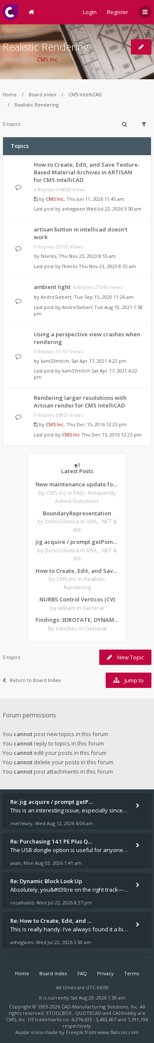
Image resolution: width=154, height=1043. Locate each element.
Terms (131, 973)
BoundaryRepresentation (77, 513)
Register (117, 12)
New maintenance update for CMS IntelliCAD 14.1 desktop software (77, 484)
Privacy (105, 973)
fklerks (48, 256)
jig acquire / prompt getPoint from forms (77, 542)
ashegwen (73, 208)
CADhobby (124, 1013)
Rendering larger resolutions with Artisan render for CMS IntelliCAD (80, 401)
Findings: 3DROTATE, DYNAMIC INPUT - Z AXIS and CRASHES (77, 620)
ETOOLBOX (59, 1013)
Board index (42, 94)
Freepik (74, 1032)
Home (10, 94)
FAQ (82, 973)
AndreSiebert (56, 297)
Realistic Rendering (46, 47)
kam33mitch (55, 361)
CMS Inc (47, 59)
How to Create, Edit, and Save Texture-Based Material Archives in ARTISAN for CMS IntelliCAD (87, 172)
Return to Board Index (35, 680)
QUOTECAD (89, 1013)
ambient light (52, 287)
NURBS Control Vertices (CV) (77, 599)
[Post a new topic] (141, 47)
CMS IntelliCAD (85, 94)
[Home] (10, 12)
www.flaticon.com (118, 1032)
